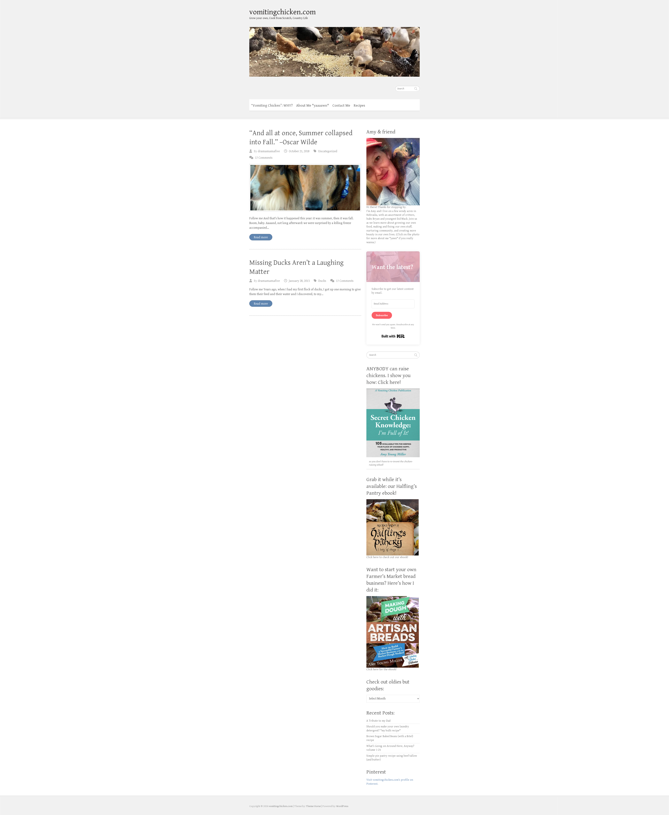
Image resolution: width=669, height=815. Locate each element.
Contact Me (341, 105)
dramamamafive (269, 151)
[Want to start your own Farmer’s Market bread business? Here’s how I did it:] (392, 598)
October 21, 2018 (299, 151)
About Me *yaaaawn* (312, 105)
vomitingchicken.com (282, 12)
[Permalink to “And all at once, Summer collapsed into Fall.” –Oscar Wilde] (305, 187)
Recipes (359, 105)
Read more (261, 237)
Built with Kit (393, 336)
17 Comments (263, 158)
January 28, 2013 (299, 281)
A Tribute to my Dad (378, 721)
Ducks (322, 281)
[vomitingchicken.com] (334, 49)
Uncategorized (327, 151)
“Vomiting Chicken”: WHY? (272, 105)
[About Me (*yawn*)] (393, 139)
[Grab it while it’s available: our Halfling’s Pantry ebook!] (392, 501)
